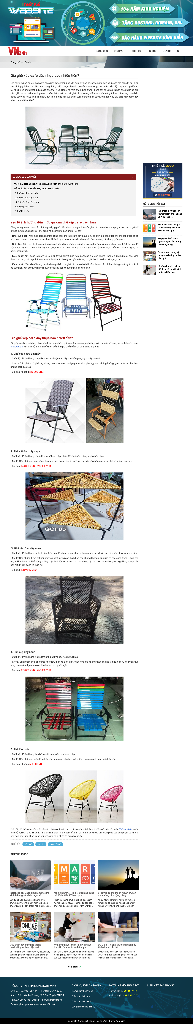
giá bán (41, 844)
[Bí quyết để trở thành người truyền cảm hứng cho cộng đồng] (118, 875)
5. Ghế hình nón (22, 211)
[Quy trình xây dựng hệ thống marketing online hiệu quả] (30, 927)
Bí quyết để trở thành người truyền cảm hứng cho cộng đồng (117, 894)
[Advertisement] (163, 118)
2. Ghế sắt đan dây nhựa (26, 197)
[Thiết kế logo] (163, 181)
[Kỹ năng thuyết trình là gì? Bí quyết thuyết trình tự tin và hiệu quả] (74, 927)
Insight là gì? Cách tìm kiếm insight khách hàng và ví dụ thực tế (29, 894)
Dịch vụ (119, 51)
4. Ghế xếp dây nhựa (24, 206)
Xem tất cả (73, 967)
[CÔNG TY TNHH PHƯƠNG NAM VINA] (19, 51)
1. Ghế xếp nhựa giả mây (26, 193)
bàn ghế (28, 844)
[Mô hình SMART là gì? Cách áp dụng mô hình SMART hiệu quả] (74, 875)
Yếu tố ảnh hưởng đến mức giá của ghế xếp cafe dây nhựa (46, 184)
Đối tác (136, 51)
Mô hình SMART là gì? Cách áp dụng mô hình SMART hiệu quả (74, 894)
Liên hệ (167, 51)
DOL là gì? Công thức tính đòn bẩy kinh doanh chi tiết (117, 946)
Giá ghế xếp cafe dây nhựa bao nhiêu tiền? (37, 188)
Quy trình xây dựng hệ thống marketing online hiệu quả (25, 946)
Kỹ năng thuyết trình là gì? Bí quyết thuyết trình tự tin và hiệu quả (73, 946)
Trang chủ (101, 51)
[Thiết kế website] (96, 22)
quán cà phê (55, 844)
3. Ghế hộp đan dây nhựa (27, 202)
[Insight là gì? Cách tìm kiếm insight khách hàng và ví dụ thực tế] (30, 875)
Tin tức (152, 51)
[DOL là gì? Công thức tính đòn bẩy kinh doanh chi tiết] (118, 927)
